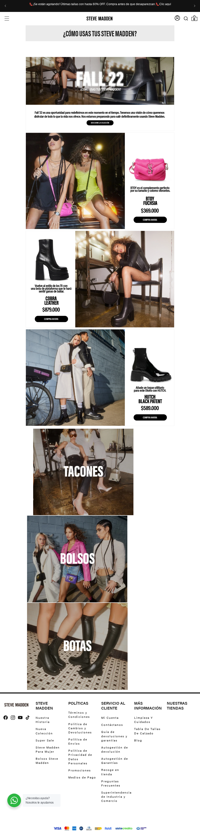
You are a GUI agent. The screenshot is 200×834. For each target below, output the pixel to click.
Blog (138, 740)
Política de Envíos (77, 741)
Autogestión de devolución (114, 749)
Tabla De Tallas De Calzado (147, 731)
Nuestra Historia (43, 720)
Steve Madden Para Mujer (48, 749)
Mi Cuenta (110, 718)
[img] (5, 717)
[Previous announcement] (5, 5)
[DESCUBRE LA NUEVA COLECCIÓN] (100, 118)
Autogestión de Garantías (114, 760)
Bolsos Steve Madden (47, 760)
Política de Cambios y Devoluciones (80, 728)
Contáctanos (112, 724)
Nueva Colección (44, 731)
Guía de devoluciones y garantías (114, 736)
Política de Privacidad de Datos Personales (80, 756)
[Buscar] (185, 18)
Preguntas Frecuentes (110, 783)
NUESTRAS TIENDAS (177, 706)
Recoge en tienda (110, 772)
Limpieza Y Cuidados (143, 720)
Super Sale (45, 740)
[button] (6, 18)
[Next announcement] (194, 5)
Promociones (79, 770)
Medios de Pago (82, 777)
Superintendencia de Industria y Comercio (116, 796)
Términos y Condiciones (79, 715)
